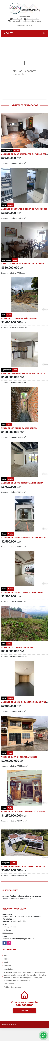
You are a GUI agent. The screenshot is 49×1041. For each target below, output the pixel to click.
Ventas (6, 959)
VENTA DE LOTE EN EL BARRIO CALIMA (19, 428)
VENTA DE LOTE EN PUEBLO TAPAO (17, 647)
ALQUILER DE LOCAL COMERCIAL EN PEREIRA (22, 483)
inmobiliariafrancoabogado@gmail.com (18, 939)
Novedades (8, 969)
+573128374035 (32, 19)
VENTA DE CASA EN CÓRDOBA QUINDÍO (19, 757)
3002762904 (17, 19)
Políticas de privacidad (12, 987)
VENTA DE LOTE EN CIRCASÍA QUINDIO (19, 318)
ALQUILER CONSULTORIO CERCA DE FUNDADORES (24, 209)
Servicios (7, 966)
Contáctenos (9, 984)
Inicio (6, 955)
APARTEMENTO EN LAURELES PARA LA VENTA (22, 264)
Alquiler (7, 962)
